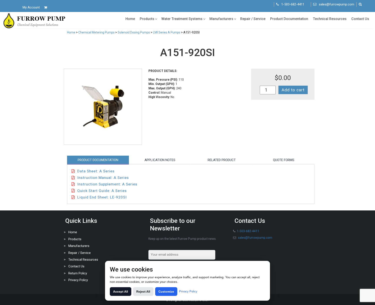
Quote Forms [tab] (283, 160)
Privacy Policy (78, 280)
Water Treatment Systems (181, 19)
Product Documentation (289, 19)
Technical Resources (330, 19)
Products (147, 19)
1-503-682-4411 (292, 4)
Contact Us (360, 19)
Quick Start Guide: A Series (102, 190)
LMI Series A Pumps (166, 32)
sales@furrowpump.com (336, 4)
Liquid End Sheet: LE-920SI (102, 197)
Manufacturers (221, 19)
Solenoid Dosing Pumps (134, 32)
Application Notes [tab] (160, 160)
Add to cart (293, 89)
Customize (166, 291)
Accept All (120, 291)
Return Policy (77, 273)
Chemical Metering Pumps (96, 32)
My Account (31, 7)
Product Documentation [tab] (98, 160)
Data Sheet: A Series (96, 171)
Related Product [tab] (222, 160)
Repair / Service (252, 19)
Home (130, 19)
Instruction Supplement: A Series (107, 184)
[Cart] (45, 7)
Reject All (143, 291)
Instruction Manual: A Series (103, 177)
